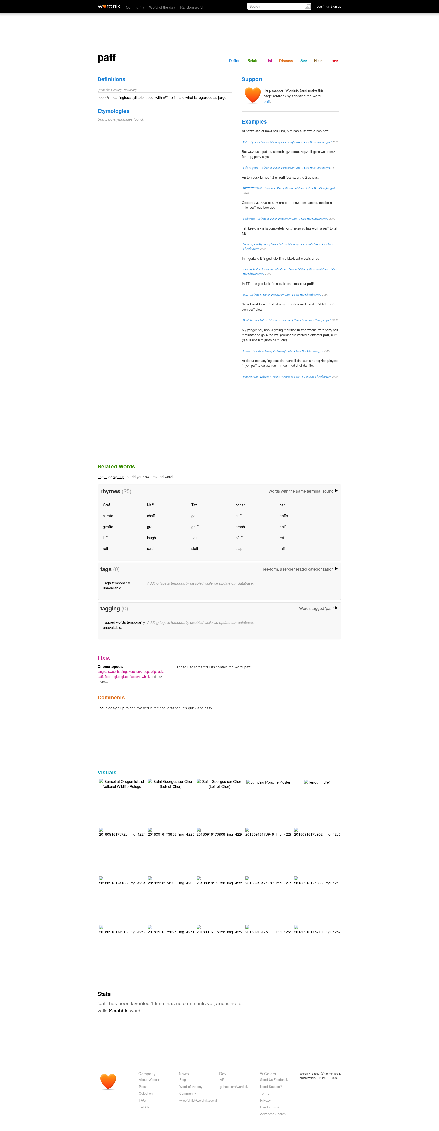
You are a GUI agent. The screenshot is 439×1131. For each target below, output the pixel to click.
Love (333, 60)
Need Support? (271, 1086)
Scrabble (119, 1010)
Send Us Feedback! (274, 1079)
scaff (151, 548)
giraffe (108, 526)
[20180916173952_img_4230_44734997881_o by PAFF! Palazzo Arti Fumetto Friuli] (331, 831)
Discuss (286, 60)
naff (194, 537)
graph (240, 526)
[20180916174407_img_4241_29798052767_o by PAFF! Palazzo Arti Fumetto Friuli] (282, 880)
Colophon (146, 1093)
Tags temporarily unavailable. (116, 585)
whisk (146, 676)
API (222, 1079)
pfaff (239, 537)
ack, (161, 671)
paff (267, 101)
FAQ (142, 1100)
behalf (240, 504)
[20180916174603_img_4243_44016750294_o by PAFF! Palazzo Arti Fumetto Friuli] (331, 880)
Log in (102, 476)
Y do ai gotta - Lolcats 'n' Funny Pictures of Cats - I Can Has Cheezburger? (287, 142)
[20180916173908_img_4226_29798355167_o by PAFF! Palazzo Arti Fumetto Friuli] (234, 831)
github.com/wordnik (234, 1086)
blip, (154, 671)
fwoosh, (136, 676)
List (268, 60)
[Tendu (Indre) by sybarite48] (317, 781)
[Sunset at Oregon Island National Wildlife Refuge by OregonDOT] (122, 783)
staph (240, 548)
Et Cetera (268, 1073)
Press (143, 1086)
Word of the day (162, 7)
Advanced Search (273, 1113)
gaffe (284, 515)
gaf (193, 515)
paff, (101, 676)
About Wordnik (149, 1079)
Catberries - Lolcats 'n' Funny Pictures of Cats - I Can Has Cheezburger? (285, 218)
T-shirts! (144, 1107)
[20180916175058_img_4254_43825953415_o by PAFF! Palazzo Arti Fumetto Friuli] (234, 928)
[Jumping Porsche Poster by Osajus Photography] (268, 781)
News (184, 1073)
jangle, (103, 671)
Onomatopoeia (110, 666)
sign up (118, 476)
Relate (252, 60)
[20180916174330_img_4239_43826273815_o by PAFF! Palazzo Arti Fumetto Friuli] (234, 880)
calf (282, 504)
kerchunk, (136, 671)
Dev (222, 1073)
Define (234, 60)
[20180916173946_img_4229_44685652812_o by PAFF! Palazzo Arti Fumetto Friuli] (282, 831)
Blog (182, 1079)
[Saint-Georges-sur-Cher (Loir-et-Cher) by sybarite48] (171, 783)
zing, (125, 671)
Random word (191, 7)
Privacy (265, 1100)
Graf (106, 504)
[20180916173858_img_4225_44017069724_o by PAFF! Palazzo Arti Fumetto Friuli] (185, 831)
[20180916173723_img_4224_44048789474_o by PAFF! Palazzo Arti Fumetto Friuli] (136, 831)
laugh (151, 537)
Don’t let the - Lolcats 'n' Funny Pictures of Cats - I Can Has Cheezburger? (287, 320)
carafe (108, 515)
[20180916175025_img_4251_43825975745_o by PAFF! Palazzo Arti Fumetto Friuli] (185, 928)
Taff (194, 504)
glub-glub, (122, 676)
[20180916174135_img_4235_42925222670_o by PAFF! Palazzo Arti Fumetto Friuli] (185, 880)
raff (105, 548)
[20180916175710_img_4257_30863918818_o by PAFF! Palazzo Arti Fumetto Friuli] (331, 928)
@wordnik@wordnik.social (198, 1100)
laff (105, 537)
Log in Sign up (329, 6)
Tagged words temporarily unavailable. (124, 624)
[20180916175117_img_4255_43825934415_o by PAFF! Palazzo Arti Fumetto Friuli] (282, 928)
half (283, 526)
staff (194, 548)
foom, (109, 676)
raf (282, 537)
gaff (239, 515)
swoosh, (114, 671)
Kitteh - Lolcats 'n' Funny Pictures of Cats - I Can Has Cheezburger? (283, 351)
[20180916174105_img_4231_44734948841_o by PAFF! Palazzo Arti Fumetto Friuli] (136, 880)
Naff (150, 504)
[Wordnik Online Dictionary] (109, 6)
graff (195, 526)
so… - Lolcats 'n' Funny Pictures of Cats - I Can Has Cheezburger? (282, 294)
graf (150, 526)
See (303, 60)
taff (282, 548)
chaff (151, 515)
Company (147, 1073)
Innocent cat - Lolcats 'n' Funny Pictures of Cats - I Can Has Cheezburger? (287, 376)
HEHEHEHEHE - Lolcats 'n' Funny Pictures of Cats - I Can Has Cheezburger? (289, 188)
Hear (318, 60)
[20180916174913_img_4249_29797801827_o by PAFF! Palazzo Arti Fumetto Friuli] (136, 928)
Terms (264, 1093)
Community (135, 7)
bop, (147, 671)
